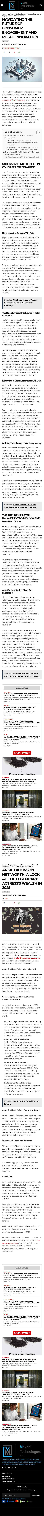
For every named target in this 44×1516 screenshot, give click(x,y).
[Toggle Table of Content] (37, 132)
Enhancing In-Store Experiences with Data (23, 147)
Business (11, 14)
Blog (6, 734)
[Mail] (9, 1467)
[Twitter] (9, 52)
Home (4, 14)
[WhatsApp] (19, 52)
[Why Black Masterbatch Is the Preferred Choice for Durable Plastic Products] (22, 766)
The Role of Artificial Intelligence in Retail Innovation (23, 144)
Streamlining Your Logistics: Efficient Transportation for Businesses (19, 708)
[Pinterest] (14, 52)
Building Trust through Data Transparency (23, 149)
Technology (8, 719)
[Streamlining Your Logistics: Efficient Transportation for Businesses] (22, 799)
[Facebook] (4, 52)
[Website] (15, 1467)
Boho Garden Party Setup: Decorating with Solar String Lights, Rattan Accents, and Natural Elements (22, 737)
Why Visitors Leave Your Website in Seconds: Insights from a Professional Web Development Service (22, 722)
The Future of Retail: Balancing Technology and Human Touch (22, 153)
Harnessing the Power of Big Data (19, 140)
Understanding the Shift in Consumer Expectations (19, 136)
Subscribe (36, 1495)
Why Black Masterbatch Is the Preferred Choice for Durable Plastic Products (21, 694)
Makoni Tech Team (12, 48)
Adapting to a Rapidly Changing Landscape (23, 157)
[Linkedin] (6, 1467)
